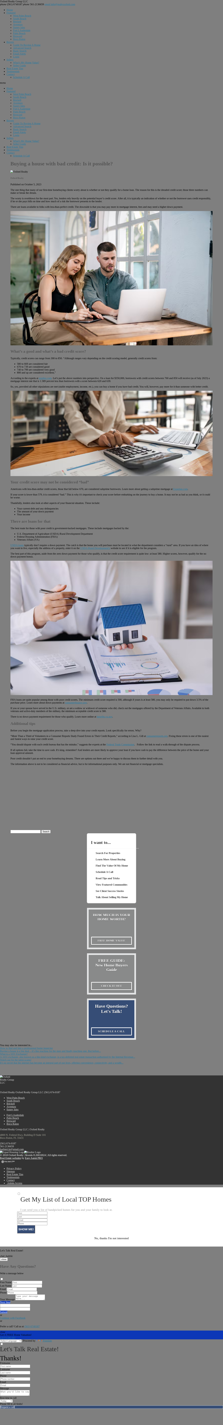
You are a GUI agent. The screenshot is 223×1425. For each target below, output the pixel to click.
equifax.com (45, 378)
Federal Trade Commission (120, 744)
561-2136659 (33, 4)
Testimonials (13, 71)
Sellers (10, 59)
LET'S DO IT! (7, 1337)
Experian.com (180, 489)
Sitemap (11, 1171)
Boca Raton (19, 39)
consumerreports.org (156, 736)
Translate (47, 1340)
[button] (111, 82)
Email (3, 1289)
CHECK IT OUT (111, 986)
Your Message (7, 1299)
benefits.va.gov (104, 716)
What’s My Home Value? (26, 62)
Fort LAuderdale (21, 30)
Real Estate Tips (15, 68)
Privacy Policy (14, 1168)
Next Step (5, 1302)
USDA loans (17, 545)
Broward (17, 36)
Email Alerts (19, 53)
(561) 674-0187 (8, 1143)
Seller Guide (19, 65)
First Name (5, 1282)
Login (16, 56)
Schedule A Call (21, 77)
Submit (3, 1312)
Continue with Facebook (12, 1318)
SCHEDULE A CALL (111, 1031)
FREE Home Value (111, 940)
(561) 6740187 (11, 4)
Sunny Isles (19, 27)
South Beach (19, 18)
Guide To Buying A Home (26, 45)
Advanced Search (22, 48)
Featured (11, 12)
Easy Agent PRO (34, 1158)
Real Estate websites (10, 1158)
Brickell (17, 21)
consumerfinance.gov (76, 702)
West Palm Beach (22, 15)
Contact (11, 74)
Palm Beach (19, 33)
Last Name (5, 1285)
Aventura (18, 24)
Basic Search (19, 50)
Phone (3, 1292)
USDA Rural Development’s (95, 548)
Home (10, 9)
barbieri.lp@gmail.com (12, 1149)
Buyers (10, 42)
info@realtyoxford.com (60, 4)
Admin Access (14, 1183)
